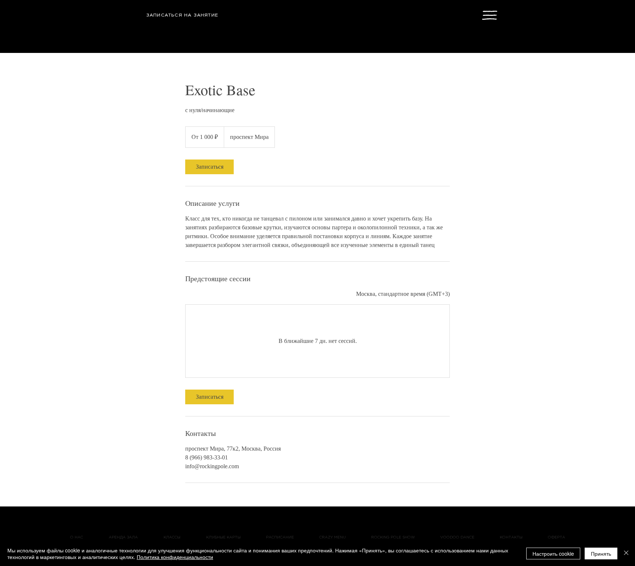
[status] (403, 294)
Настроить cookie (553, 553)
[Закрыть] (626, 553)
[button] (489, 15)
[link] (209, 167)
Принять (601, 553)
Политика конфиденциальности (175, 556)
